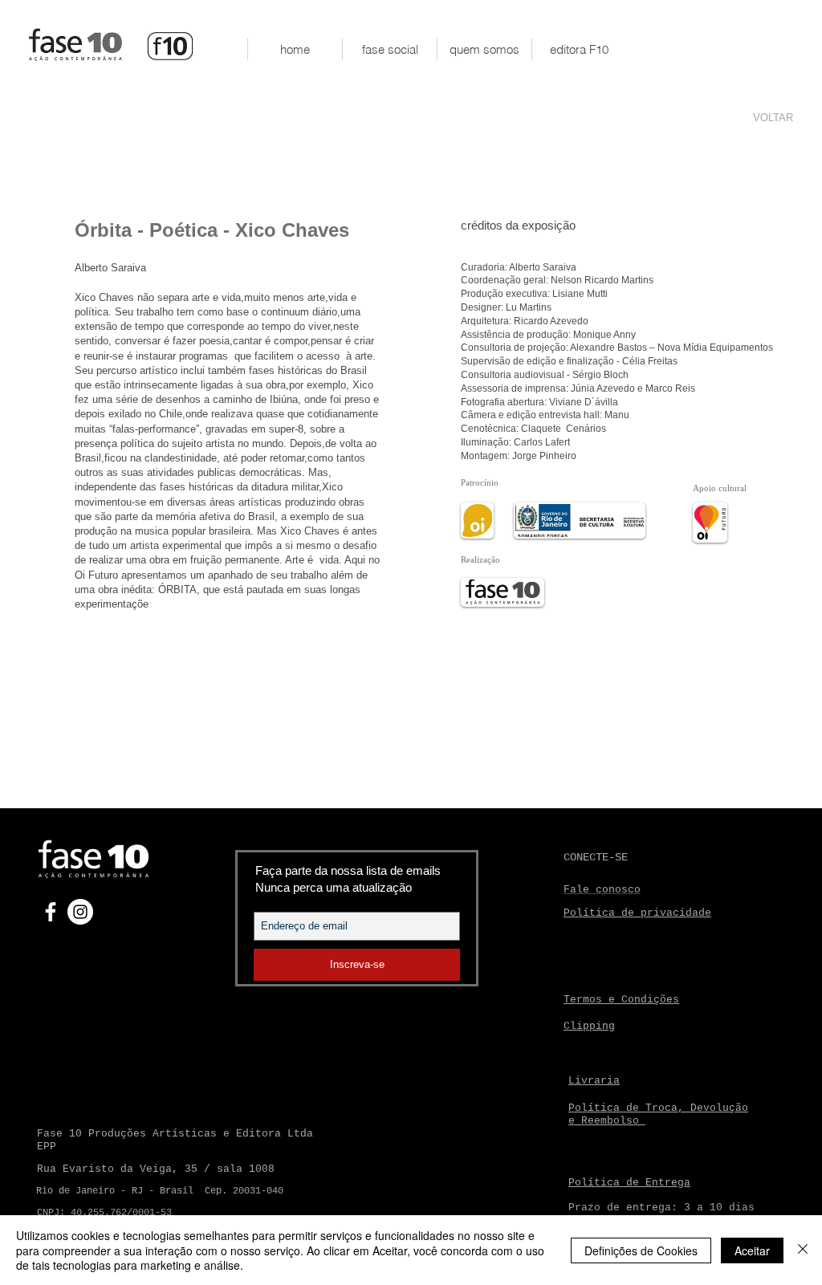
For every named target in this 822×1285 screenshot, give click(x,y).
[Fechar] (802, 1250)
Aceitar (752, 1250)
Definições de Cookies (641, 1250)
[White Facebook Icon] (50, 912)
